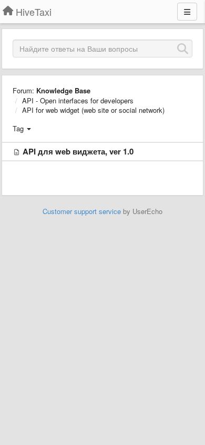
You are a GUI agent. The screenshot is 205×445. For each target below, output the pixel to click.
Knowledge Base (63, 90)
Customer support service (82, 211)
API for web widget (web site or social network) (93, 110)
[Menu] (187, 12)
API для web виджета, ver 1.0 (78, 151)
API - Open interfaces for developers (78, 100)
